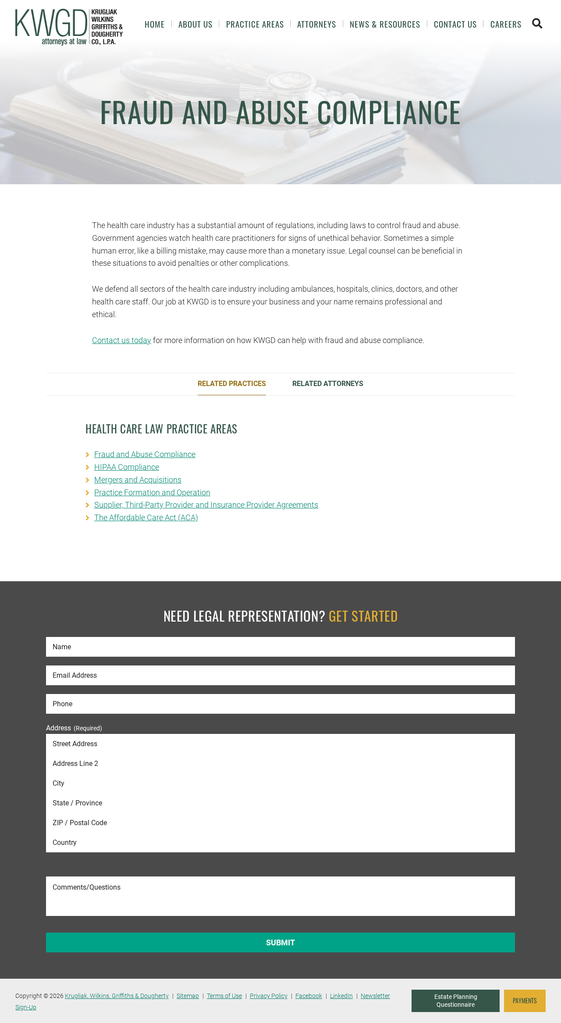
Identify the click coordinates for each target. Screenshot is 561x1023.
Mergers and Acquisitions (137, 479)
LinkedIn (341, 995)
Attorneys (316, 24)
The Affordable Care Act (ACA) (146, 517)
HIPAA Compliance (126, 467)
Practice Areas (255, 24)
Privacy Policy (269, 995)
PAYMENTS (525, 1000)
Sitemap (188, 995)
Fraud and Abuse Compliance (144, 454)
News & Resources (385, 24)
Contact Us (455, 24)
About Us (195, 24)
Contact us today (121, 340)
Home (155, 24)
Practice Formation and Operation (152, 492)
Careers (506, 24)
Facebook (308, 995)
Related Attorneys (327, 383)
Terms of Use (224, 995)
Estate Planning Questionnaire (455, 1000)
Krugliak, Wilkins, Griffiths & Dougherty (117, 995)
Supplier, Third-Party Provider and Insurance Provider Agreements (206, 504)
